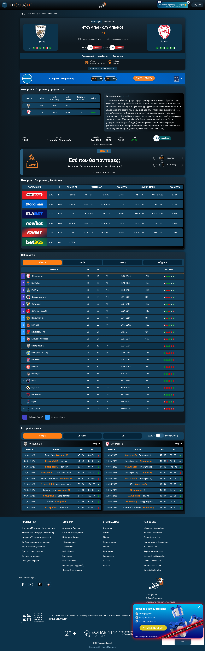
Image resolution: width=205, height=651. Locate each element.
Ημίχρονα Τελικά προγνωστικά (36, 537)
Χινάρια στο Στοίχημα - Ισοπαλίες (38, 533)
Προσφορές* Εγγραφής (73, 565)
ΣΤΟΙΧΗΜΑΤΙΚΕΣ (111, 522)
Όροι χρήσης (151, 594)
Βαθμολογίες (68, 551)
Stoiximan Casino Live (154, 528)
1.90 (105, 204)
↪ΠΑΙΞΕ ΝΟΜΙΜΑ (153, 627)
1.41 (60, 242)
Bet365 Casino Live (152, 565)
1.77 (139, 233)
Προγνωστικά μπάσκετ (32, 551)
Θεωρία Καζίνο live (152, 570)
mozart (125, 96)
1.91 (139, 223)
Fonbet (106, 547)
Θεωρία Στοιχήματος (72, 570)
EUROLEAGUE (31, 14)
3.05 (51, 195)
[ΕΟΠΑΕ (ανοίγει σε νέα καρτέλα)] (112, 633)
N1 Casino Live (150, 547)
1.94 (88, 195)
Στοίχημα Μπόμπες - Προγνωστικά (38, 528)
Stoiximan (107, 528)
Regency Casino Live (153, 551)
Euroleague (96, 21)
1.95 (89, 214)
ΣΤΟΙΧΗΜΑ (67, 522)
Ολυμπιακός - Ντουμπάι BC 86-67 (105, 68)
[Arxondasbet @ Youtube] (29, 5)
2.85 (51, 223)
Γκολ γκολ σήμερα (30, 561)
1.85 (88, 204)
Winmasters (108, 556)
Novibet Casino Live (153, 533)
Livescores (67, 556)
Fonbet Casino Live (152, 561)
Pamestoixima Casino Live (156, 542)
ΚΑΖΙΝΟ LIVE (150, 522)
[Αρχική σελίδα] (22, 14)
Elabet (106, 537)
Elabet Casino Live (152, 537)
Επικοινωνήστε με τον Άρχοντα (160, 602)
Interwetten (108, 551)
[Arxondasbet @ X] (24, 5)
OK (182, 641)
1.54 (60, 195)
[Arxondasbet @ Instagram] (18, 5)
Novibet (106, 533)
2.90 (51, 204)
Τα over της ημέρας (31, 556)
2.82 (51, 242)
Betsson (107, 565)
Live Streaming (69, 561)
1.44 (60, 204)
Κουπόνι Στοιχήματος (72, 533)
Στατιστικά (67, 547)
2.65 (51, 214)
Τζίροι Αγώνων (69, 542)
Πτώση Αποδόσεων (71, 537)
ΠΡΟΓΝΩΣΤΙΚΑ (29, 522)
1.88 (157, 204)
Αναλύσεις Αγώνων (71, 528)
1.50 (60, 214)
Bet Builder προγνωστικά (33, 547)
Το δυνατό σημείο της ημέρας (36, 542)
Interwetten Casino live (154, 556)
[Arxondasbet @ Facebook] (12, 5)
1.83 (157, 195)
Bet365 (106, 561)
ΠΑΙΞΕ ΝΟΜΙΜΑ (144, 78)
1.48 (60, 233)
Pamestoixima (109, 542)
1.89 (157, 223)
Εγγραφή (197, 5)
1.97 (138, 195)
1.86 (105, 195)
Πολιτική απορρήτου (155, 598)
